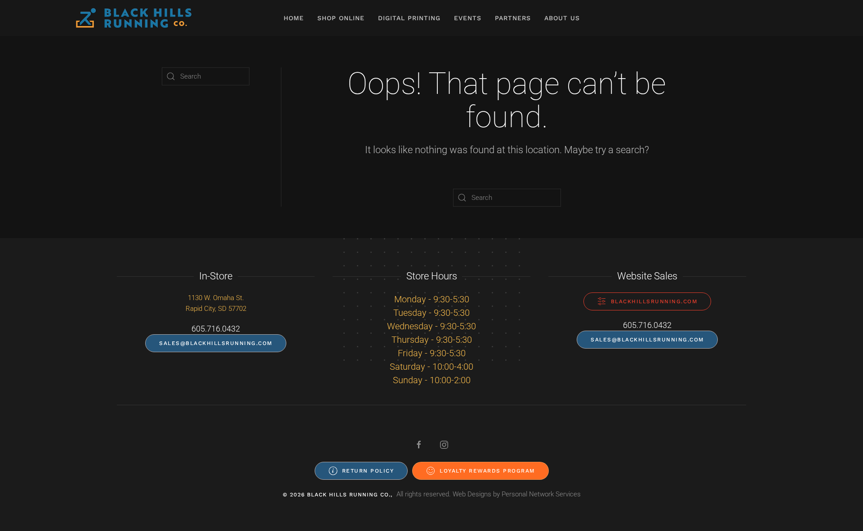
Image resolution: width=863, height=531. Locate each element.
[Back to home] (134, 18)
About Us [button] (562, 18)
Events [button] (467, 18)
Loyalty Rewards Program (487, 471)
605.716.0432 (215, 328)
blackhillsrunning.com (654, 301)
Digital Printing (409, 18)
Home (294, 18)
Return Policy (368, 471)
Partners (513, 18)
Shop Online (341, 18)
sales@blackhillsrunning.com (215, 343)
